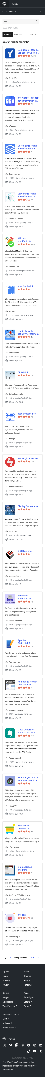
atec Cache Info (26, 286)
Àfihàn (27, 971)
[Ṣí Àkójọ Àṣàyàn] (41, 3)
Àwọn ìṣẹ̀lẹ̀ (29, 997)
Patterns (28, 985)
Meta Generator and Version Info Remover (26, 731)
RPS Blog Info (25, 551)
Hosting (6, 980)
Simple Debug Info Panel (25, 868)
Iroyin (5, 976)
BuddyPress (9, 1027)
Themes (27, 976)
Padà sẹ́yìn (38, 957)
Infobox (22, 914)
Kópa (26, 993)
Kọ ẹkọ (5, 993)
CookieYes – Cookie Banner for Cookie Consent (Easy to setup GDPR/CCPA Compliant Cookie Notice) (28, 51)
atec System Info (27, 413)
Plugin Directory (9, 11)
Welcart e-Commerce (24, 827)
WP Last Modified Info (25, 239)
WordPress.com (11, 1014)
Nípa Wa (6, 971)
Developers (7, 1002)
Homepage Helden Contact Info (27, 683)
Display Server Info (28, 506)
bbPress (7, 1023)
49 (32, 957)
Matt (6, 1019)
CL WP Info (23, 372)
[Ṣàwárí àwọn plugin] (36, 21)
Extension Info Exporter (25, 597)
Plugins (27, 980)
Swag (27, 1006)
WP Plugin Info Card (28, 458)
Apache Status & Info (24, 642)
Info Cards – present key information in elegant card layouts (28, 99)
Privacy (5, 985)
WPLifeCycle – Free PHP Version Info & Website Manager (28, 779)
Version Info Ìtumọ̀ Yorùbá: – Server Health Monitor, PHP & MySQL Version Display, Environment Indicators (29, 147)
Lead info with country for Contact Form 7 (28, 332)
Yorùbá (11, 1039)
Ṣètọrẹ (28, 1002)
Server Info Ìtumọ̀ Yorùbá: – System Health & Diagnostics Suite (29, 195)
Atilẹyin (5, 997)
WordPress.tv (9, 1006)
